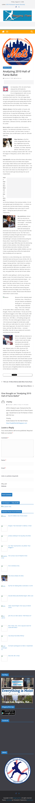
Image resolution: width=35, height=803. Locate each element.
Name (3, 460)
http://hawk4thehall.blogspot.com (16, 423)
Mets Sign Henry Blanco (24, 386)
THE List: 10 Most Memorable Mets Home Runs (17, 382)
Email (3, 468)
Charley (9, 402)
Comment (4, 438)
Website (3, 486)
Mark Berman (18, 78)
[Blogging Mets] (3, 32)
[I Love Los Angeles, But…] (17, 696)
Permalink (26, 404)
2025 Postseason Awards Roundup (15, 4)
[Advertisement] (19, 82)
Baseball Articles (7, 67)
